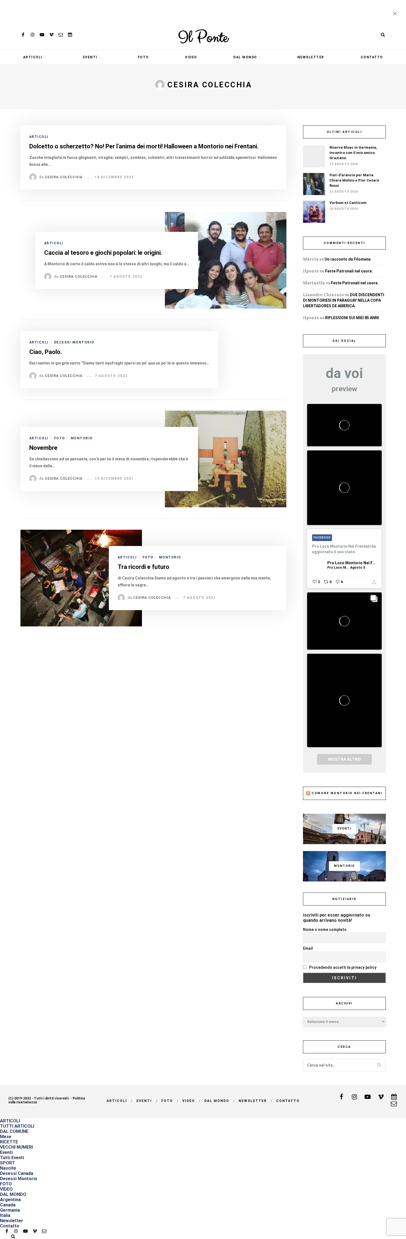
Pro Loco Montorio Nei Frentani (351, 563)
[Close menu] (396, 14)
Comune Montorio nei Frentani (347, 793)
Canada (7, 1205)
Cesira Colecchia (64, 177)
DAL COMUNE (14, 1131)
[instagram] (32, 34)
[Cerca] (383, 34)
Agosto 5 (357, 567)
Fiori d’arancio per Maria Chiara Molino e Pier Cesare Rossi (354, 180)
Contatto (372, 57)
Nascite (8, 1168)
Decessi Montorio (74, 342)
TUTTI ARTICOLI (17, 1126)
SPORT (7, 1163)
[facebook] (23, 34)
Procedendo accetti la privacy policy (342, 967)
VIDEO (191, 57)
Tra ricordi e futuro (143, 566)
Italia (5, 1215)
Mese (5, 1136)
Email (308, 948)
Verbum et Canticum (348, 203)
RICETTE (9, 1141)
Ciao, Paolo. (45, 351)
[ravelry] (70, 34)
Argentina (10, 1199)
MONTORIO (82, 438)
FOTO (143, 57)
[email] (61, 34)
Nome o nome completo (325, 929)
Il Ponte (203, 38)
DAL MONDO (245, 57)
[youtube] (42, 34)
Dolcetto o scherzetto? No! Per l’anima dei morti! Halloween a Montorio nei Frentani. (144, 146)
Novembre (43, 447)
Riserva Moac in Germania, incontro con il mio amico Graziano (353, 152)
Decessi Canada (16, 1173)
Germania (10, 1210)
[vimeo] (51, 34)
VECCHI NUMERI (16, 1147)
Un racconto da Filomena (348, 259)
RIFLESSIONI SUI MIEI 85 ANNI (352, 318)
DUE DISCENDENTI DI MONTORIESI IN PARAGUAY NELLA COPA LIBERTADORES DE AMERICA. (343, 300)
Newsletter (310, 57)
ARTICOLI (33, 57)
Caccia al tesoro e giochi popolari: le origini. (103, 252)
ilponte (311, 271)
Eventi (90, 57)
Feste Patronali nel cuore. (349, 271)
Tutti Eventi (12, 1157)
